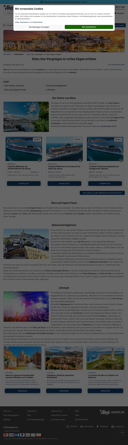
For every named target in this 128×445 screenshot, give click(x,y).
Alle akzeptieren (89, 27)
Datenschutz (38, 22)
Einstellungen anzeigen (39, 27)
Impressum (24, 22)
